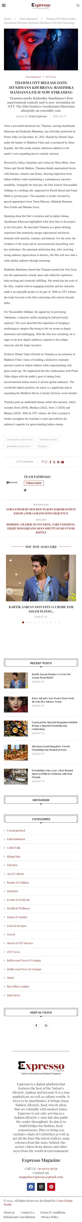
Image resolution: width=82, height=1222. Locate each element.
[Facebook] (36, 1025)
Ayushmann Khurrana (19, 439)
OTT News (13, 952)
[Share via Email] (62, 462)
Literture (12, 891)
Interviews (13, 995)
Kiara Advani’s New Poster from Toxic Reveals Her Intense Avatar (53, 700)
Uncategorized (16, 830)
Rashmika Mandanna (19, 446)
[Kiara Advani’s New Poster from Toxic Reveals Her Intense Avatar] (16, 704)
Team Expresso (37, 116)
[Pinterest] (51, 1187)
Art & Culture (15, 874)
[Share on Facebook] (50, 462)
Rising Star (13, 856)
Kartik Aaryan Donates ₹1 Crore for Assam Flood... (41, 609)
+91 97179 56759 (47, 1168)
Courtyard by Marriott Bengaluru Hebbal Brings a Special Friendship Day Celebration (54, 726)
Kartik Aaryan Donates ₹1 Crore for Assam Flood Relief (51, 676)
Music (10, 978)
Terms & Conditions (52, 1212)
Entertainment (28, 18)
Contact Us (27, 1212)
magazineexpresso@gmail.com (41, 1177)
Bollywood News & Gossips (24, 960)
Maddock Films (48, 439)
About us (9, 1212)
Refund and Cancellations (19, 1217)
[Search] (78, 6)
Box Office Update (18, 986)
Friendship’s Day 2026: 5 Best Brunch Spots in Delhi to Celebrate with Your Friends (52, 774)
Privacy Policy (50, 1217)
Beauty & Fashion (18, 882)
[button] (9, 591)
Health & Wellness (18, 908)
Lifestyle (12, 865)
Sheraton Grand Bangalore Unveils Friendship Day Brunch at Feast (51, 748)
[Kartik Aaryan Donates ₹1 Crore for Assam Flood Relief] (41, 578)
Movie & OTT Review (20, 943)
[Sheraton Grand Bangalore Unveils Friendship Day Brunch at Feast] (16, 753)
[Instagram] (46, 1025)
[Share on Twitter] (54, 462)
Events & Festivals (18, 900)
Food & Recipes (16, 926)
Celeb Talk (13, 848)
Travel (11, 934)
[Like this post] (45, 462)
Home (7, 18)
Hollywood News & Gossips (24, 969)
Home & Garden (17, 917)
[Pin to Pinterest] (58, 462)
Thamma (42, 446)
